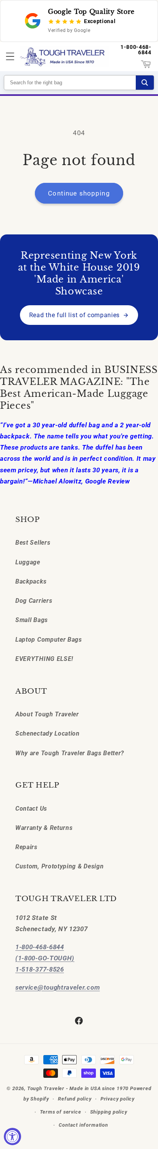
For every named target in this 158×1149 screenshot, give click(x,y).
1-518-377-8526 (39, 969)
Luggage (27, 562)
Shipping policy (108, 1112)
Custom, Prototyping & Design (59, 866)
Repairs (26, 847)
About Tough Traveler (47, 714)
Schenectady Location (47, 733)
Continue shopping (79, 193)
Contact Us (31, 808)
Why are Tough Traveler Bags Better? (69, 753)
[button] (10, 57)
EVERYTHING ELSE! (44, 658)
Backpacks (30, 581)
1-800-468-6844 (135, 49)
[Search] (145, 82)
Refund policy (74, 1099)
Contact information (83, 1125)
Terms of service (60, 1112)
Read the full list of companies (74, 315)
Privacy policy (117, 1099)
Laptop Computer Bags (48, 639)
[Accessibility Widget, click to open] (12, 1136)
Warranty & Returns (43, 827)
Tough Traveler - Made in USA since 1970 (77, 1088)
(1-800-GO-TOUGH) (44, 958)
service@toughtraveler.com (57, 987)
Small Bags (31, 620)
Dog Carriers (33, 600)
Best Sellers (32, 542)
